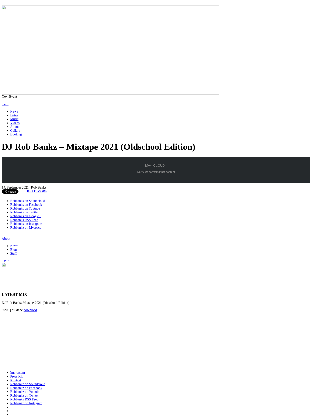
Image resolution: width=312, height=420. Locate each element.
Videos (15, 123)
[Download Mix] (14, 286)
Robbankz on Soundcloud (27, 384)
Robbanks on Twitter (24, 212)
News (14, 111)
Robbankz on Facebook (26, 388)
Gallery (15, 130)
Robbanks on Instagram (26, 224)
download (30, 310)
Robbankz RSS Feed (24, 399)
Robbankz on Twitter (24, 395)
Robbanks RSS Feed (24, 220)
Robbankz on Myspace (25, 227)
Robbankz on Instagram (26, 403)
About (14, 126)
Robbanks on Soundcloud (27, 201)
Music (14, 119)
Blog (13, 249)
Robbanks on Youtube (25, 208)
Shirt (32, 338)
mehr (5, 104)
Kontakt (15, 380)
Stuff (13, 253)
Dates (14, 115)
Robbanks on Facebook (26, 204)
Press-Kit (16, 376)
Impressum (17, 372)
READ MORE (37, 191)
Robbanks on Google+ (25, 216)
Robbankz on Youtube (25, 391)
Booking (16, 134)
